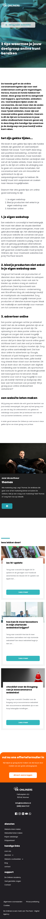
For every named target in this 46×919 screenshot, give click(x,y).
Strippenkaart (9, 840)
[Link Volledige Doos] (23, 573)
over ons (7, 851)
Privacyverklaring (32, 902)
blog (6, 863)
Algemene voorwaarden (13, 902)
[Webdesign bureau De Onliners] (11, 5)
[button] (23, 855)
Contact (7, 885)
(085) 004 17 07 (23, 806)
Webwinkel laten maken (13, 833)
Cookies (7, 905)
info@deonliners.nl (23, 803)
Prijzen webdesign (11, 837)
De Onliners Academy (12, 877)
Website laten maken (12, 829)
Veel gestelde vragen (12, 881)
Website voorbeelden (12, 859)
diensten (7, 855)
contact (7, 867)
